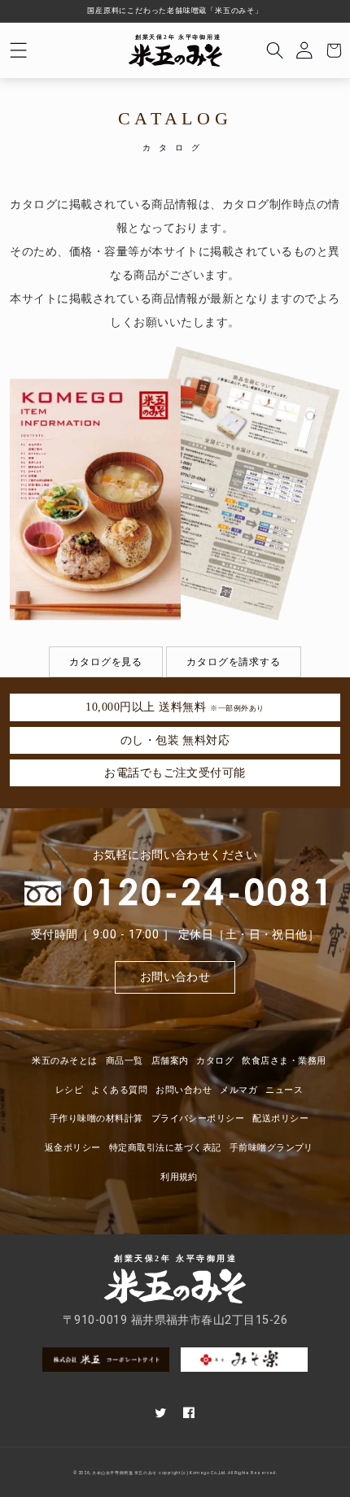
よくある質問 (119, 1090)
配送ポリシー (280, 1118)
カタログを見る (105, 662)
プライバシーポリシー (198, 1118)
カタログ (215, 1060)
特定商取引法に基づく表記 (165, 1147)
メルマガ (238, 1090)
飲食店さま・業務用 (284, 1060)
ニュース (284, 1090)
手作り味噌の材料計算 (96, 1118)
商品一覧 (124, 1060)
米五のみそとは (64, 1060)
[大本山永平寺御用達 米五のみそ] (175, 50)
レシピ (69, 1090)
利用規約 (179, 1177)
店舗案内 (170, 1060)
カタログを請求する (233, 662)
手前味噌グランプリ (271, 1147)
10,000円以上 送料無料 (174, 706)
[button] (18, 50)
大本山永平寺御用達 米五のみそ (124, 1473)
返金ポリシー (73, 1147)
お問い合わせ (175, 977)
